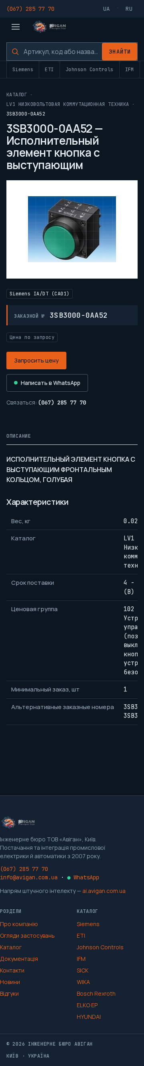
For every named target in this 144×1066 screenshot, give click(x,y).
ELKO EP (87, 1005)
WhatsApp (83, 877)
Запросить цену (36, 360)
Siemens (22, 69)
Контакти (12, 970)
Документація (19, 958)
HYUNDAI (89, 1016)
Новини (10, 982)
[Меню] (15, 27)
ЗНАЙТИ (120, 51)
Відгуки (9, 993)
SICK (82, 970)
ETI (49, 69)
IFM (129, 69)
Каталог (16, 95)
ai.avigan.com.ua (104, 891)
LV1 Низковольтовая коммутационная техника (67, 104)
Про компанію (19, 924)
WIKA (83, 982)
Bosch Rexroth (96, 993)
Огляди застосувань (27, 935)
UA (106, 8)
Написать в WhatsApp (50, 383)
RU (129, 8)
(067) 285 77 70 (30, 8)
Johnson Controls (90, 69)
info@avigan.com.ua (29, 877)
